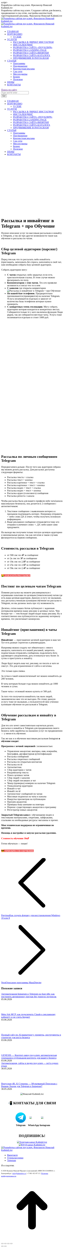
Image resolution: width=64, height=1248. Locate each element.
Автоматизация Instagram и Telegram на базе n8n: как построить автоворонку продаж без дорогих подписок (28, 995)
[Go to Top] (32, 1240)
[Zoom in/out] (11, 1243)
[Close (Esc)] (2, 1243)
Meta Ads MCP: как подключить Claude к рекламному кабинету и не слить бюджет (28, 1015)
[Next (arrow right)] (5, 1246)
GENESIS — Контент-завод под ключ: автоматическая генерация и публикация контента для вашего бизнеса (29, 1056)
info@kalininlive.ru (19, 1173)
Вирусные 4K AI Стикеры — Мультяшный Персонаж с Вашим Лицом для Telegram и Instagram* (29, 1085)
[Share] (5, 1243)
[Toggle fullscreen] (8, 1243)
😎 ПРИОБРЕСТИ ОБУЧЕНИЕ (17, 851)
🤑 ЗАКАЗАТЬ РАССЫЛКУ (15, 575)
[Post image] (9, 1011)
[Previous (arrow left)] (2, 1246)
